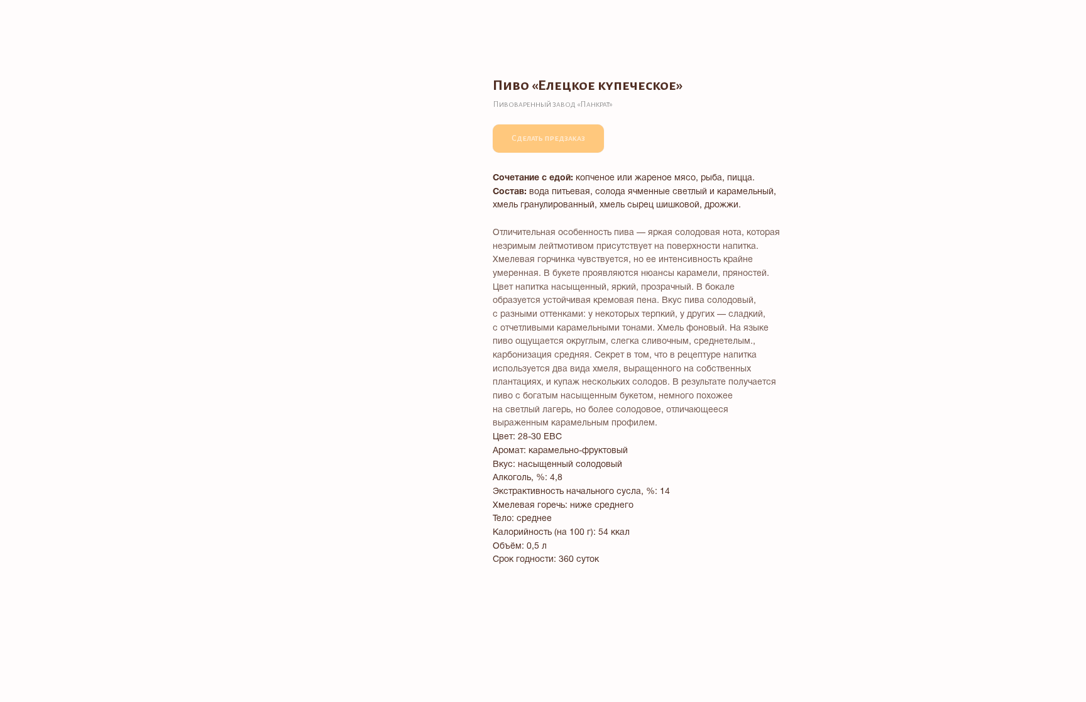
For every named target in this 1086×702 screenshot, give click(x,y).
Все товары (44, 18)
